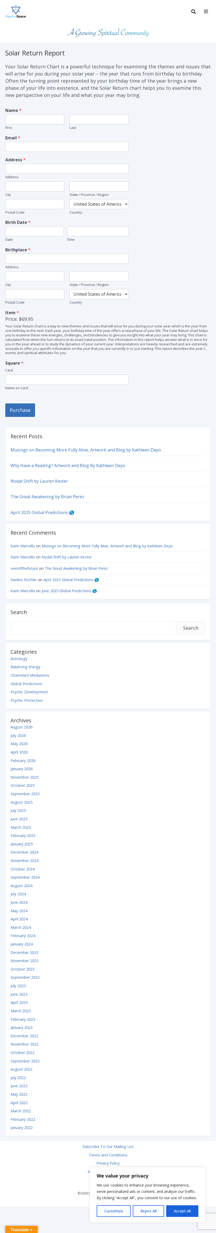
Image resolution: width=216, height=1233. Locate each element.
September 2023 (25, 977)
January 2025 (22, 843)
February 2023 (23, 1019)
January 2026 (22, 768)
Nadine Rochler (24, 579)
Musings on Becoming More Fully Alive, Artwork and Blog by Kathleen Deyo (86, 450)
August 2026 (21, 727)
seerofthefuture (24, 568)
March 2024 (21, 927)
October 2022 (23, 1052)
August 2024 (21, 885)
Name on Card (16, 388)
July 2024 (18, 893)
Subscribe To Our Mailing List (108, 1146)
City (8, 194)
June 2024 (19, 902)
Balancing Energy (25, 666)
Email (12, 138)
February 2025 (23, 835)
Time (71, 239)
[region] (147, 1194)
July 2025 (18, 810)
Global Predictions (26, 683)
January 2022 (22, 1127)
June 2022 (19, 1085)
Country (76, 212)
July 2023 (18, 985)
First (8, 127)
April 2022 (19, 1102)
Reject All (148, 1210)
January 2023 (22, 1027)
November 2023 (24, 960)
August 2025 (21, 802)
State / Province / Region (89, 194)
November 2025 (24, 777)
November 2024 (24, 860)
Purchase (20, 410)
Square (14, 363)
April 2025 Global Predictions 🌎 (42, 512)
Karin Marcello (23, 545)
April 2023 (19, 1002)
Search (19, 612)
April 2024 (19, 918)
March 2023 (21, 1010)
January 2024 (22, 944)
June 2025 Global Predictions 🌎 (69, 590)
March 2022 (21, 1110)
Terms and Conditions (108, 1154)
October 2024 (23, 869)
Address (15, 160)
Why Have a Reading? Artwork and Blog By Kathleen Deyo (68, 465)
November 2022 (24, 1044)
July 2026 (18, 735)
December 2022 (24, 1035)
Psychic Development (29, 691)
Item (12, 313)
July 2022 (18, 1077)
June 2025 (19, 818)
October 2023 (23, 969)
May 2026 (19, 743)
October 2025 (23, 785)
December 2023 (24, 952)
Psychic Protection (27, 700)
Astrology (19, 658)
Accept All (182, 1210)
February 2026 (23, 760)
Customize (113, 1210)
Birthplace (18, 250)
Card (9, 370)
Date (9, 239)
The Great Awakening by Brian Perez (47, 497)
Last (73, 127)
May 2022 (19, 1094)
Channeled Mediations (30, 675)
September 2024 (25, 877)
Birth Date (18, 222)
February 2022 (23, 1119)
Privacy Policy (108, 1163)
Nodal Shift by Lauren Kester (39, 481)
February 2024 (23, 935)
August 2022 (21, 1069)
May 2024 (19, 910)
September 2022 (25, 1060)
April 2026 (19, 752)
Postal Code (14, 212)
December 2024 (24, 852)
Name (13, 110)
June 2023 (19, 994)
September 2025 (25, 793)
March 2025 (21, 827)
